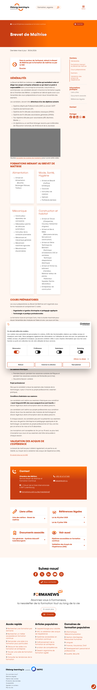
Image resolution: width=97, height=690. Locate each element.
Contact (73, 107)
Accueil (14, 24)
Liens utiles (75, 92)
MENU (83, 9)
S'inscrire (49, 614)
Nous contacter (49, 582)
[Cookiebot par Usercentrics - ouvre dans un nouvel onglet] (81, 324)
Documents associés (78, 96)
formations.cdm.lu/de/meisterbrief (36, 492)
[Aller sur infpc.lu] (24, 671)
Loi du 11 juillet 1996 (59, 522)
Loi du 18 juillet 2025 (60, 517)
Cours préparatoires (78, 70)
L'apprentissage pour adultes (48, 629)
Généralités (75, 61)
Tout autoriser (76, 364)
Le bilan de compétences (47, 647)
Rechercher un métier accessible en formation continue (16, 636)
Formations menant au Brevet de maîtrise (78, 65)
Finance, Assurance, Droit (76, 645)
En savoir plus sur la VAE (19, 455)
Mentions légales (11, 676)
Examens (74, 73)
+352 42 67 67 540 (63, 476)
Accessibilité (10, 683)
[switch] (38, 351)
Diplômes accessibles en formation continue (32, 24)
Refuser (20, 364)
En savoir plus (48, 609)
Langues (69, 642)
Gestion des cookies (12, 678)
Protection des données (13, 681)
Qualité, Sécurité (72, 654)
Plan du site (9, 687)
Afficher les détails (80, 359)
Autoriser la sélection (48, 364)
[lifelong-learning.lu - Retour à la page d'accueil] (19, 7)
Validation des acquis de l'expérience (76, 78)
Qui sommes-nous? (12, 674)
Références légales (78, 99)
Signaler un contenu (12, 685)
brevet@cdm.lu (62, 481)
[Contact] (93, 688)
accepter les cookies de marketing (29, 158)
